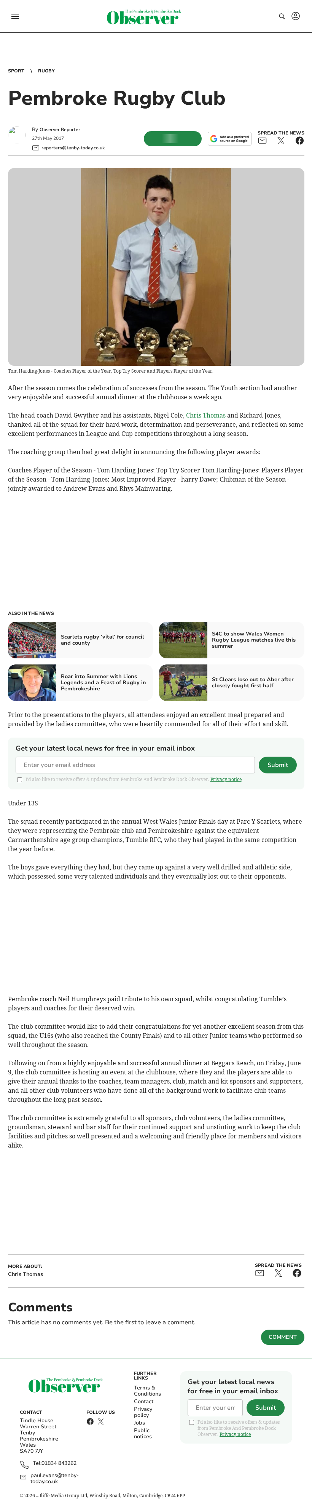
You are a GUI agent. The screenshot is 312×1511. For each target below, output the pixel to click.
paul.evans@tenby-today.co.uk (54, 1479)
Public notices (143, 1433)
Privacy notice (226, 779)
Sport (16, 71)
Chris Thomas (206, 415)
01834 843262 (58, 1463)
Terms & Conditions (147, 1390)
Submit (277, 765)
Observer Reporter (60, 129)
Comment (283, 1337)
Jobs (139, 1422)
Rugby (46, 71)
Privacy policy (143, 1412)
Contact (143, 1401)
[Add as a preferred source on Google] (229, 139)
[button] (15, 16)
